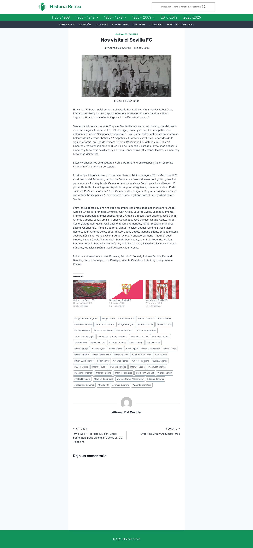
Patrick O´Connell (145, 373)
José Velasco (121, 354)
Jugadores (101, 24)
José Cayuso (99, 348)
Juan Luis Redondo (84, 361)
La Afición (85, 24)
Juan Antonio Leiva (141, 354)
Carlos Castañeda (105, 324)
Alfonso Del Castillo (119, 47)
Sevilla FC (103, 385)
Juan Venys (103, 361)
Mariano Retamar (83, 373)
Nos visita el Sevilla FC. (120, 300)
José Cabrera (136, 342)
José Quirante (81, 354)
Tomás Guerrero (120, 385)
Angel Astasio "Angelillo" (86, 318)
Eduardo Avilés (145, 324)
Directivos (139, 24)
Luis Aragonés (160, 361)
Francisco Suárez (160, 336)
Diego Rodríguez (126, 324)
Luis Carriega (81, 367)
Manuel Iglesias (118, 367)
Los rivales (156, 24)
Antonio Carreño (146, 318)
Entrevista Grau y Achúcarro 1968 (160, 431)
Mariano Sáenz (103, 373)
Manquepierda (66, 24)
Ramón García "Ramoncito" (130, 379)
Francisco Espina (139, 336)
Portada (133, 34)
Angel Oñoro (108, 318)
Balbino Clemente (83, 324)
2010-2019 (169, 17)
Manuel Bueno (99, 367)
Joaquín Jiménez (117, 342)
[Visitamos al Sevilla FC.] (89, 289)
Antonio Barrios (126, 318)
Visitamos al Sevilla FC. (84, 300)
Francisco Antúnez (146, 330)
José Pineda (169, 348)
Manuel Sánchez (156, 367)
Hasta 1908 (61, 17)
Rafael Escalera (82, 379)
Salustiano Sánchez (84, 385)
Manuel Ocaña (137, 367)
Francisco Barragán (84, 336)
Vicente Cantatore (142, 385)
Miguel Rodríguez (123, 373)
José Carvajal (81, 348)
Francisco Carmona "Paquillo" (112, 336)
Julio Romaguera (140, 361)
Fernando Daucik (125, 330)
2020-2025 (192, 17)
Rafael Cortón (165, 373)
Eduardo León (164, 324)
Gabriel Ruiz (80, 342)
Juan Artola (161, 354)
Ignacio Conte (97, 342)
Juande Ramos (120, 361)
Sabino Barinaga (155, 379)
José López (132, 348)
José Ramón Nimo (101, 354)
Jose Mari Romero (150, 348)
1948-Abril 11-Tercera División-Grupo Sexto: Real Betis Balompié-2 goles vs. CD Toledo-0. (97, 435)
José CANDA (153, 342)
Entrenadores (120, 24)
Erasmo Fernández (103, 330)
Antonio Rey (164, 318)
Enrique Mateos (82, 330)
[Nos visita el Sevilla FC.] (126, 289)
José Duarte (115, 348)
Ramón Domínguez (103, 379)
